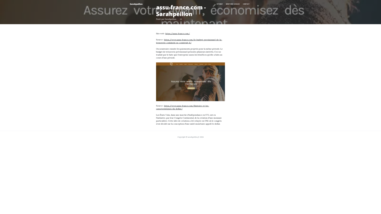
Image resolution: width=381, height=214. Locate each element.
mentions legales (233, 4)
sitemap (220, 4)
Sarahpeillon (136, 4)
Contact (246, 4)
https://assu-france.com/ (177, 33)
